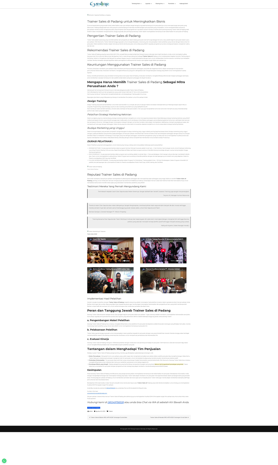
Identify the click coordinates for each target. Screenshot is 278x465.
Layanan (147, 3)
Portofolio (171, 3)
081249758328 (110, 388)
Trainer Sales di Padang (94, 407)
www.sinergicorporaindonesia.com (97, 393)
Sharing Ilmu (159, 3)
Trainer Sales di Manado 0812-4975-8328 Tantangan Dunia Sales (168, 417)
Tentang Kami (136, 3)
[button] (4, 461)
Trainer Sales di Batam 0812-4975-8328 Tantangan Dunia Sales (109, 417)
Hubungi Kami (183, 3)
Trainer (111, 411)
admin (91, 411)
